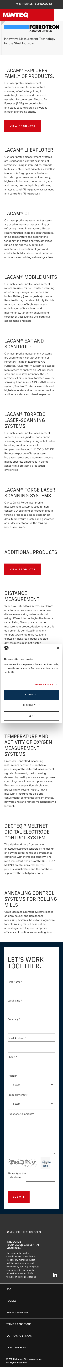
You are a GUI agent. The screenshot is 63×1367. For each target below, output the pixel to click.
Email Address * (17, 1038)
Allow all (31, 695)
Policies (11, 1300)
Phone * (12, 1057)
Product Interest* (18, 1095)
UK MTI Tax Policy (17, 1347)
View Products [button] (22, 126)
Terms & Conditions (18, 1324)
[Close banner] (58, 648)
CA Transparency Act (19, 1335)
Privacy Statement (18, 1312)
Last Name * (15, 1000)
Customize (29, 705)
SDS (8, 1289)
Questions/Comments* (21, 1114)
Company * (14, 1019)
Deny (31, 716)
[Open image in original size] (34, 3)
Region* (12, 1076)
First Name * (15, 982)
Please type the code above (17, 1175)
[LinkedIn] (55, 1276)
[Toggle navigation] (58, 15)
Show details (43, 684)
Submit (19, 1197)
